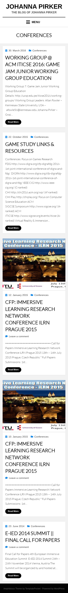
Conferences (39, 50)
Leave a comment (19, 336)
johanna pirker (34, 6)
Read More (13, 122)
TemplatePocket (32, 588)
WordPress (59, 588)
